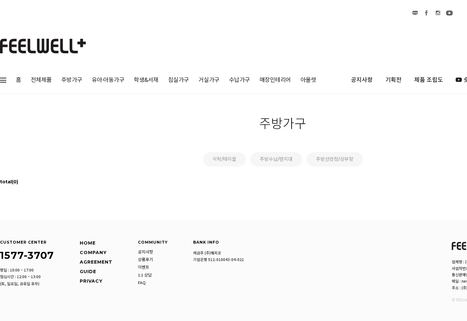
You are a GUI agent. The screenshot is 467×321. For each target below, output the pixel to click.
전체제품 (41, 79)
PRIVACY (91, 281)
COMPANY (93, 252)
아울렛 (308, 79)
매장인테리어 (275, 79)
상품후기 (145, 259)
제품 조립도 (428, 79)
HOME (88, 243)
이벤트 (143, 267)
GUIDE (88, 271)
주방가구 (71, 79)
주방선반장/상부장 (334, 159)
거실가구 (209, 79)
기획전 (393, 79)
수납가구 (239, 79)
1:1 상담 (145, 275)
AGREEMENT (96, 262)
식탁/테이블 (224, 159)
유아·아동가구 (108, 79)
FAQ (142, 282)
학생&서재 (146, 79)
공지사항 (362, 79)
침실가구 (178, 79)
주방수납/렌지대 (276, 159)
